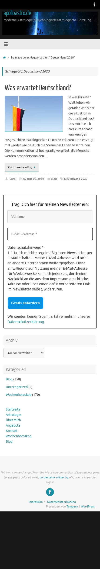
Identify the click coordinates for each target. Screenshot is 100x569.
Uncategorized (17, 387)
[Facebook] (94, 4)
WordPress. (88, 506)
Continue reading (20, 167)
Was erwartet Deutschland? (38, 88)
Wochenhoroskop (18, 395)
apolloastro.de (17, 13)
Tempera (72, 506)
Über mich (13, 420)
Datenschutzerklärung (25, 322)
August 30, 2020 (33, 179)
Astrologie (13, 415)
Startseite (13, 409)
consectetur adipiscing (54, 477)
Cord (13, 179)
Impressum (36, 502)
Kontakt (12, 431)
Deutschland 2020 (75, 179)
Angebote (13, 426)
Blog (54, 179)
